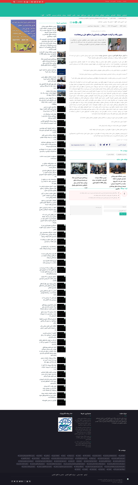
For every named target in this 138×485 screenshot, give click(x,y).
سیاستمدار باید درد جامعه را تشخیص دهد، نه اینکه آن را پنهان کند (48, 181)
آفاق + (42, 15)
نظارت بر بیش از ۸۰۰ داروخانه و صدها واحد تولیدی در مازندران (47, 150)
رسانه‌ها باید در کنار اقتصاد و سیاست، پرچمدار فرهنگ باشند (48, 248)
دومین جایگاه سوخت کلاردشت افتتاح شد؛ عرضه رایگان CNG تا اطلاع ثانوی (99, 180)
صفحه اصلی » (112, 18)
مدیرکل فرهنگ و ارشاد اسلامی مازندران (96, 464)
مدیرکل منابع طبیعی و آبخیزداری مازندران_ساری (74, 464)
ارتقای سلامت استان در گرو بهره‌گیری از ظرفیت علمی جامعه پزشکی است (48, 195)
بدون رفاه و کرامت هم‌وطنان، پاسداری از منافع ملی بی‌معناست (98, 34)
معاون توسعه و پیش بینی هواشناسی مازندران (115, 466)
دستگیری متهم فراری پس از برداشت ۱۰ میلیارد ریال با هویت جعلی (47, 227)
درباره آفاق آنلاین (70, 475)
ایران (89, 15)
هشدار (109, 469)
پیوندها (107, 1)
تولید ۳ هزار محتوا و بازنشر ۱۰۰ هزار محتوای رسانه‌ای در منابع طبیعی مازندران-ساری (47, 188)
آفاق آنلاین (122, 455)
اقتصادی (113, 15)
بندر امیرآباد (71, 455)
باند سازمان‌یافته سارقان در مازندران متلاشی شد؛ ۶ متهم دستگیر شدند (48, 165)
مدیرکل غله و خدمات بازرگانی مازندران (116, 464)
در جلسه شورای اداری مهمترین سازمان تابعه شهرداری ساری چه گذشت (47, 130)
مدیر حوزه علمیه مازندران (61, 461)
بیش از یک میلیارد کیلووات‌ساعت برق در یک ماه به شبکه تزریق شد (48, 93)
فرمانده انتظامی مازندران (105, 461)
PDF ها (49, 15)
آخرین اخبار (121, 22)
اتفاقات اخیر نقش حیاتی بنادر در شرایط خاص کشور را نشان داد (48, 328)
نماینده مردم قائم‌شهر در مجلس (44, 466)
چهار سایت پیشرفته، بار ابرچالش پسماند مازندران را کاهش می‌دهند (49, 116)
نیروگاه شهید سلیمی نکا (119, 469)
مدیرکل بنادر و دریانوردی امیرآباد (26, 461)
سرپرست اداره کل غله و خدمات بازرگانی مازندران (63, 458)
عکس (73, 15)
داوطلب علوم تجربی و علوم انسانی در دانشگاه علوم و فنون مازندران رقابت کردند (48, 202)
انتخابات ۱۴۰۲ (87, 455)
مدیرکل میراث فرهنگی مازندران (54, 464)
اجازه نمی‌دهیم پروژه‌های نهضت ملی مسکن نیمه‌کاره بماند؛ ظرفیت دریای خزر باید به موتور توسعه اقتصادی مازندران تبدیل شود (47, 351)
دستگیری (47, 455)
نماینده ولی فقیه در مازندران (29, 466)
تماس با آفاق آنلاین (58, 475)
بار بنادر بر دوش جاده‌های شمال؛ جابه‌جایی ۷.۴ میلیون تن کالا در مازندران (47, 342)
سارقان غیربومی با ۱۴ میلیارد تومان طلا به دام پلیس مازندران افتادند (47, 279)
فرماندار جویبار (46, 458)
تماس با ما (113, 1)
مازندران (79, 461)
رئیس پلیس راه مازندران (104, 458)
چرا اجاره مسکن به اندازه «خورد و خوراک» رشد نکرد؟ (47, 71)
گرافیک (69, 15)
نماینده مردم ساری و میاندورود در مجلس (63, 466)
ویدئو (64, 15)
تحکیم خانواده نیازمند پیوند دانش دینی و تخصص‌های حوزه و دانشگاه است (47, 395)
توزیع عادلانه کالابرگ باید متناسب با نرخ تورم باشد (49, 262)
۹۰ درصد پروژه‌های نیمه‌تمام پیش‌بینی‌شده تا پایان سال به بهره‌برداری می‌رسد (48, 144)
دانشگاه (119, 15)
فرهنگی (102, 15)
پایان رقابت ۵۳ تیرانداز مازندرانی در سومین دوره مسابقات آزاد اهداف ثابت (49, 388)
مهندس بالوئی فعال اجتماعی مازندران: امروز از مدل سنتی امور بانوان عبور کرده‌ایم (48, 374)
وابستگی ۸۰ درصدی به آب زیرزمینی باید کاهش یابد (49, 299)
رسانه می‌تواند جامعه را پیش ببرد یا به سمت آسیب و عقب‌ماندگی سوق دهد (48, 360)
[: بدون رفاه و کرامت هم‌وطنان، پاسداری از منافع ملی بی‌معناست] (71, 22)
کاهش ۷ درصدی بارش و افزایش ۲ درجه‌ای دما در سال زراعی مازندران (48, 335)
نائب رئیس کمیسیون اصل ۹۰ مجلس (94, 466)
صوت (78, 15)
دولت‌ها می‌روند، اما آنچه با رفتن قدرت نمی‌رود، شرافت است (48, 367)
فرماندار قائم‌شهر (26, 458)
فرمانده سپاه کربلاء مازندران (91, 461)
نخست (124, 1)
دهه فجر (40, 455)
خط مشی (80, 475)
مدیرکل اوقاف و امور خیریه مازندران (44, 461)
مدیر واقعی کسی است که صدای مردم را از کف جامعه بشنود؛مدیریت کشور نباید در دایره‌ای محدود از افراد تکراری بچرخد (48, 219)
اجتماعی (124, 15)
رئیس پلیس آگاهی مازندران (118, 458)
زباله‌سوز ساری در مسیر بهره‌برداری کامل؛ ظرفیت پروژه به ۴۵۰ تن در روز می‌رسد (48, 109)
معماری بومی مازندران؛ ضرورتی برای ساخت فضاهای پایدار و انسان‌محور (48, 381)
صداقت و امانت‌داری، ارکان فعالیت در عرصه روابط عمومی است (48, 137)
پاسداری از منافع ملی (122, 154)
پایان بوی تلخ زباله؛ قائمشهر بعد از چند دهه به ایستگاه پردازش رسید (47, 86)
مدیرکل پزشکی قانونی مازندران (38, 464)
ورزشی (97, 15)
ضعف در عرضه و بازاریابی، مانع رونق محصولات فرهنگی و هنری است (47, 210)
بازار (93, 15)
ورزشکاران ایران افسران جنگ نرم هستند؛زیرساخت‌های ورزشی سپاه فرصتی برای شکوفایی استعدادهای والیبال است (79, 183)
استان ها (110, 22)
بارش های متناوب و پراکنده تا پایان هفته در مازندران (48, 241)
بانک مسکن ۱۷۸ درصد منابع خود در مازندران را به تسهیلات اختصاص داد (48, 314)
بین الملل (83, 15)
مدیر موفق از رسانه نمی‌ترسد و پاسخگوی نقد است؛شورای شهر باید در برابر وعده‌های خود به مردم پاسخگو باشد (48, 271)
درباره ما (119, 1)
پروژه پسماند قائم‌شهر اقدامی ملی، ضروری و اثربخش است (48, 122)
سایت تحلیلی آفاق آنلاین (82, 458)
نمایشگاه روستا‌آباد (79, 466)
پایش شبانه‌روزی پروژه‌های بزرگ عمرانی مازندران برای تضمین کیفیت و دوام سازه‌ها (48, 307)
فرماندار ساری (111, 154)
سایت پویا (114, 482)
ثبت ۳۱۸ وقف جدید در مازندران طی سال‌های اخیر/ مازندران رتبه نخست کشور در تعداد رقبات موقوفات (47, 101)
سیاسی (107, 15)
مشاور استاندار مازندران (23, 464)
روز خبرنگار (93, 458)
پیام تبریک (102, 469)
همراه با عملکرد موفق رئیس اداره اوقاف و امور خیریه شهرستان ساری (48, 79)
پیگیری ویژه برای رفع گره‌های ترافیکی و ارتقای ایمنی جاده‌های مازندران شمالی (47, 286)
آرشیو (85, 475)
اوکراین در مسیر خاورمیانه (49, 400)
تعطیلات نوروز (56, 455)
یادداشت (100, 22)
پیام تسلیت (93, 469)
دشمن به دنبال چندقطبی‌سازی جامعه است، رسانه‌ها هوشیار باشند (48, 293)
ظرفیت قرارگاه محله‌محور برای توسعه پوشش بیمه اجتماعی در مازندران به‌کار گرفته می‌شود (48, 234)
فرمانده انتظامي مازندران (119, 461)
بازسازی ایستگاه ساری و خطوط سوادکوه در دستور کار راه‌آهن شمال (47, 321)
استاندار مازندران (97, 455)
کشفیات (85, 469)
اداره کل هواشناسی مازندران (110, 455)
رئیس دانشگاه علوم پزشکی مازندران (26, 455)
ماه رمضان (72, 461)
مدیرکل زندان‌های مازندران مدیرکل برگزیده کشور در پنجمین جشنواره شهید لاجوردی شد (47, 173)
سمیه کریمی (90, 26)
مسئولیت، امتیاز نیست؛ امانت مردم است (48, 157)
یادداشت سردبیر (56, 15)
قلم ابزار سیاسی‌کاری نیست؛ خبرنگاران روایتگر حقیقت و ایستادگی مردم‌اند (48, 256)
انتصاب (78, 455)
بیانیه (64, 455)
